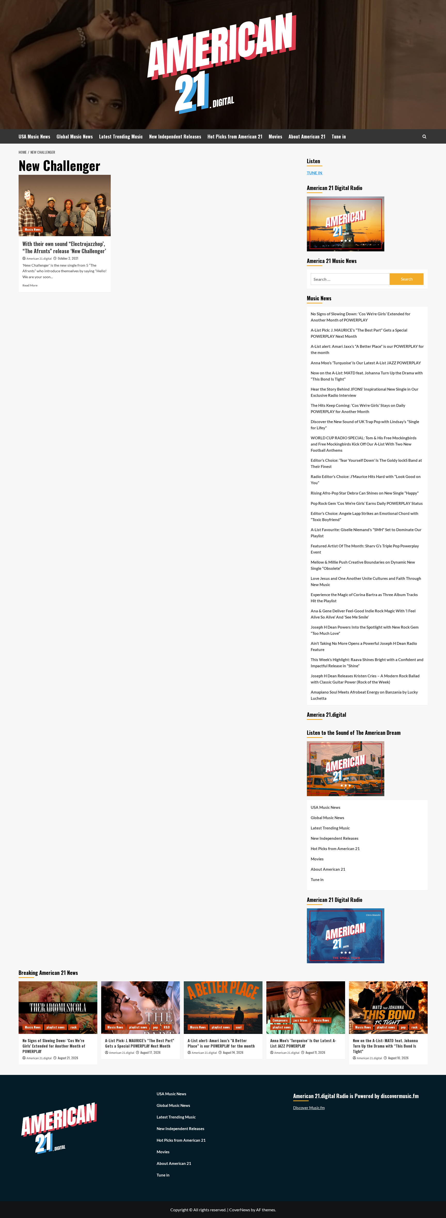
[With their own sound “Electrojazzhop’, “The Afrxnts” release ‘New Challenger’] (65, 205)
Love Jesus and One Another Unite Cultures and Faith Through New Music (366, 581)
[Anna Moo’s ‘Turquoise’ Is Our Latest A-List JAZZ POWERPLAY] (305, 1007)
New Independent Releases (175, 136)
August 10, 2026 (398, 1058)
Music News (33, 229)
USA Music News (34, 136)
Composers (280, 1020)
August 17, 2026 (150, 1052)
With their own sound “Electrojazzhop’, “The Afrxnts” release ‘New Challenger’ (64, 247)
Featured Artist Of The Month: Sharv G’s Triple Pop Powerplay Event (365, 549)
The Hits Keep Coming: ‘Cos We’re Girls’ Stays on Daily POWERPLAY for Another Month (358, 408)
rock (73, 1027)
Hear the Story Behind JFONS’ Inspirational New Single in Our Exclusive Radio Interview (364, 392)
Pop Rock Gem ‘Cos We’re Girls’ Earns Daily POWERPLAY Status (367, 503)
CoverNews (239, 1209)
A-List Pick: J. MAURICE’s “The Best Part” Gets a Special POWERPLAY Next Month (359, 333)
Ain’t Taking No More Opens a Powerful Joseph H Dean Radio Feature (364, 646)
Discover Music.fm (309, 1107)
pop (155, 1027)
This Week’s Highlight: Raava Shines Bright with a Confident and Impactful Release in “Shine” (367, 662)
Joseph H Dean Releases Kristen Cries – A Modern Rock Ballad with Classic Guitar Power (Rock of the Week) (365, 678)
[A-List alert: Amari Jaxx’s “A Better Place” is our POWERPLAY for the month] (223, 1007)
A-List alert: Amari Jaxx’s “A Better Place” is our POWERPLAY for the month (367, 349)
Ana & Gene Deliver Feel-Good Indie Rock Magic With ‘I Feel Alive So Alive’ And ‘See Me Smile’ (363, 613)
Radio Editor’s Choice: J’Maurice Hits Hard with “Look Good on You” (366, 479)
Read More (29, 285)
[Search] (424, 136)
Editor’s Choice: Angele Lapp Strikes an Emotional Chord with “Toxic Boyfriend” (364, 516)
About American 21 (307, 136)
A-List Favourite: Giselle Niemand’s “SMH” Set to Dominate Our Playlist (366, 532)
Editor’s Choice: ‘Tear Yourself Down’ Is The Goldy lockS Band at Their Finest (366, 463)
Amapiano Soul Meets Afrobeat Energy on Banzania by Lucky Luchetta (364, 695)
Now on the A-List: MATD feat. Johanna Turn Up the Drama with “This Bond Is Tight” (367, 376)
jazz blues (300, 1020)
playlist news (55, 1027)
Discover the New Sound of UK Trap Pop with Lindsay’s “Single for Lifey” (365, 424)
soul (239, 1027)
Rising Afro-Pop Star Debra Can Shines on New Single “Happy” (365, 493)
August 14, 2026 (233, 1052)
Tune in (339, 136)
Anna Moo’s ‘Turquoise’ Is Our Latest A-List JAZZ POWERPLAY (366, 362)
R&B (167, 1027)
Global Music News (75, 136)
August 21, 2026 (68, 1058)
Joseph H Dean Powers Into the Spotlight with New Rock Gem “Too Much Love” (365, 630)
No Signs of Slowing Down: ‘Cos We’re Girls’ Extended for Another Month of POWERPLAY (360, 316)
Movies (275, 136)
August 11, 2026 (315, 1052)
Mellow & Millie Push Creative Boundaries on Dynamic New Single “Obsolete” (363, 565)
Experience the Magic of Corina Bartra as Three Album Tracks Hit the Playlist (364, 597)
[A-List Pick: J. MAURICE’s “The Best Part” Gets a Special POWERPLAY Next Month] (140, 1007)
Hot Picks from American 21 (235, 136)
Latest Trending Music (121, 136)
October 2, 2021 (68, 258)
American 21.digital (39, 259)
